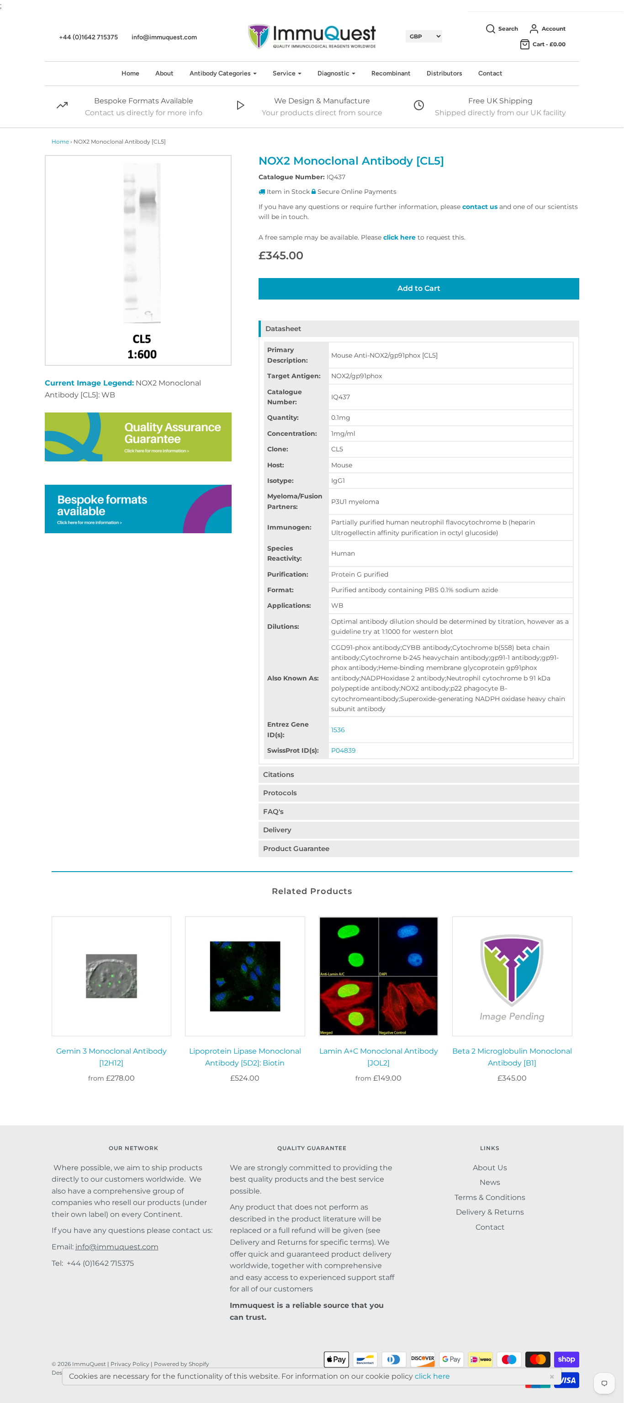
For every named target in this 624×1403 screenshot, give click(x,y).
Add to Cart (418, 288)
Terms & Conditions (490, 1197)
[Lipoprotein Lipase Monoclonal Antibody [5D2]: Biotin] (245, 976)
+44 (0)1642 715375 (88, 37)
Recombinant (391, 73)
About (164, 73)
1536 (338, 730)
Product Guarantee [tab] (296, 848)
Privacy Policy (130, 1363)
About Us (490, 1167)
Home (130, 73)
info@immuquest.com (164, 37)
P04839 (343, 750)
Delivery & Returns (490, 1212)
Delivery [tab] (277, 829)
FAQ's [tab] (273, 811)
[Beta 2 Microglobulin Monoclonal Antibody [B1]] (512, 976)
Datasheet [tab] (283, 328)
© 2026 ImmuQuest (79, 1363)
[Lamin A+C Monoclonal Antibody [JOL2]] (379, 976)
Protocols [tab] (280, 792)
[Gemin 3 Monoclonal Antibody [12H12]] (112, 976)
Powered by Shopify (181, 1363)
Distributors (444, 73)
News (490, 1182)
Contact (490, 73)
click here (399, 237)
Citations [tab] (278, 774)
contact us (479, 207)
